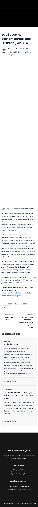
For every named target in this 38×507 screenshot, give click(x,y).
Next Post (26, 321)
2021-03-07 (23, 49)
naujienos (28, 52)
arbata (10, 303)
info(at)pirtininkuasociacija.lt (22, 489)
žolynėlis (5, 307)
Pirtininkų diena (11, 344)
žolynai (25, 303)
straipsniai (11, 55)
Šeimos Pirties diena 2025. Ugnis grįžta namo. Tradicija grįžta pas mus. (18, 395)
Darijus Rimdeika (15, 52)
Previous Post (10, 317)
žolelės (17, 303)
